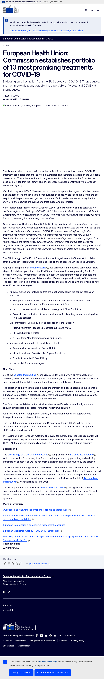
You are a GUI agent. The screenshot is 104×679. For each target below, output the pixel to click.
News (8, 45)
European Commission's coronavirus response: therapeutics (34, 525)
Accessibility (8, 610)
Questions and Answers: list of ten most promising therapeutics (36, 509)
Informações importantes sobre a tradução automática (58, 30)
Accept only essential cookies (52, 672)
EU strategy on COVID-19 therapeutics (28, 454)
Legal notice (8, 645)
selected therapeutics (25, 375)
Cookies (63, 640)
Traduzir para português (20, 30)
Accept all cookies (21, 672)
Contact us (70, 635)
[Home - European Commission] (11, 9)
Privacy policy (77, 640)
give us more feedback (39, 563)
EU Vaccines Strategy (81, 454)
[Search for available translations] (47, 268)
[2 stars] (7, 563)
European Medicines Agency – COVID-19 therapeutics (31, 530)
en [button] (86, 10)
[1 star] (5, 563)
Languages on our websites (42, 640)
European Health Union (53, 487)
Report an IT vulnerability (14, 640)
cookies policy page (48, 661)
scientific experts (37, 267)
